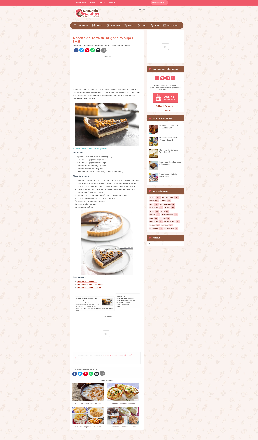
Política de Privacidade (165, 106)
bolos (151, 201)
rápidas (167, 207)
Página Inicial (81, 2)
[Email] (98, 50)
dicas (151, 204)
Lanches (99, 25)
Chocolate (121, 355)
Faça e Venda (115, 25)
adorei (113, 355)
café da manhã (165, 204)
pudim (151, 218)
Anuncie (112, 2)
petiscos (152, 214)
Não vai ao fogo (169, 221)
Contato (102, 2)
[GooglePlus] (173, 78)
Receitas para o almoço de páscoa (90, 284)
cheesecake (153, 221)
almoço (163, 201)
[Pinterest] (87, 50)
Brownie (162, 218)
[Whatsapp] (92, 50)
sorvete (152, 225)
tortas (151, 211)
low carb (164, 225)
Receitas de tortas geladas (87, 281)
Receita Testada (168, 197)
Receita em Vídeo (167, 214)
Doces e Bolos (83, 25)
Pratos (130, 25)
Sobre (92, 2)
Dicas (157, 25)
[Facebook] (76, 50)
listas (163, 211)
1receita (106, 355)
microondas (153, 228)
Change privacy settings (165, 110)
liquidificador (169, 228)
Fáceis (144, 25)
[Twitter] (81, 50)
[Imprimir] (104, 50)
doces (129, 355)
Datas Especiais (172, 25)
